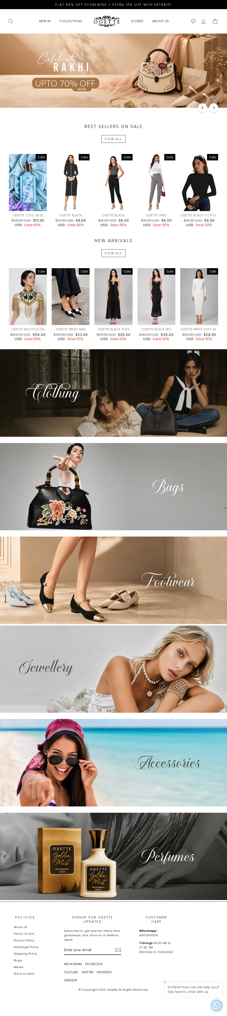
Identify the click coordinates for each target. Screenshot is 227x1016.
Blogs (18, 960)
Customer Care (156, 919)
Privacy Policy (24, 940)
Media (18, 967)
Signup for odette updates (92, 919)
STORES (137, 21)
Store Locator (24, 974)
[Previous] (202, 107)
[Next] (213, 107)
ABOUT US (160, 21)
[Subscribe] (118, 950)
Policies (25, 917)
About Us (20, 927)
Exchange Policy (26, 947)
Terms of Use (24, 934)
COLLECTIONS (70, 21)
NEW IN (45, 21)
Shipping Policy (25, 954)
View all (113, 139)
